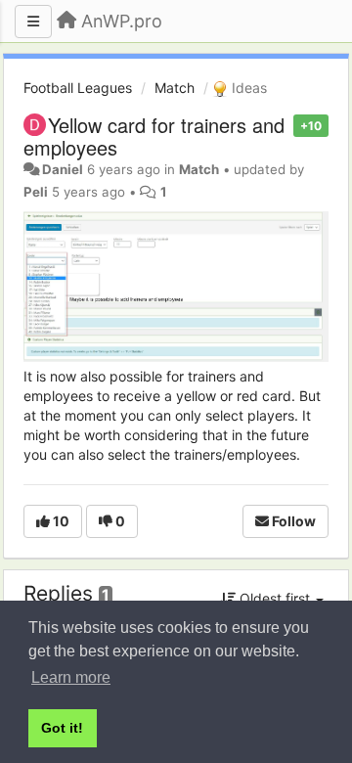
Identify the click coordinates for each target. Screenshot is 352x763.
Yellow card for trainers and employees (154, 136)
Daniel (62, 169)
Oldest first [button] (275, 598)
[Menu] (33, 21)
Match (174, 87)
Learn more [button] (70, 677)
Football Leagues (77, 87)
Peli (35, 192)
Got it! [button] (62, 728)
